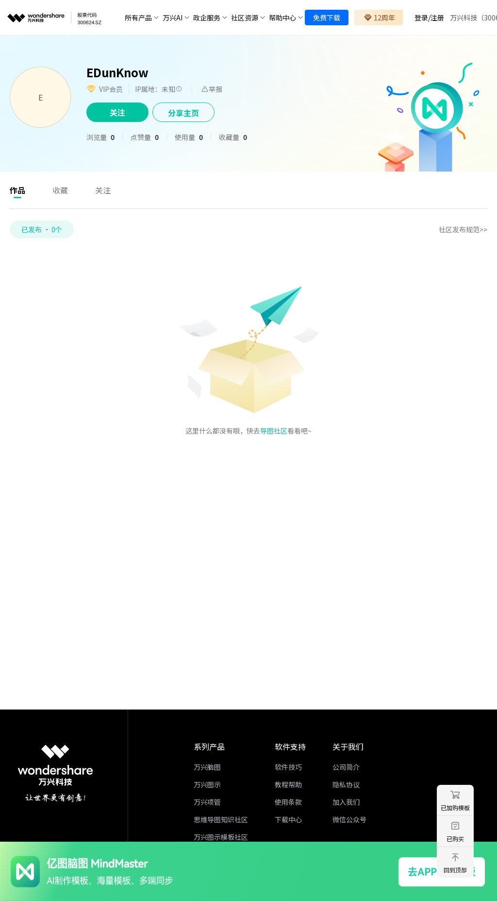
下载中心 (288, 819)
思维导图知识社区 (221, 819)
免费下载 (326, 17)
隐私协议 (346, 784)
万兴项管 (207, 802)
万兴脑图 (207, 767)
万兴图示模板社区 (221, 837)
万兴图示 (207, 784)
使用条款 (288, 802)
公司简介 (346, 767)
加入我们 (346, 802)
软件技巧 (288, 767)
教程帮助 (288, 784)
